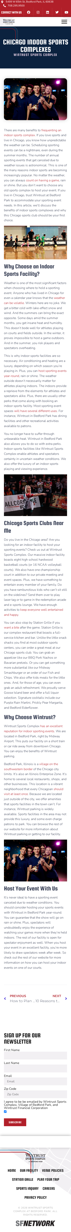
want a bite (11, 627)
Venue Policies (53, 1170)
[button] (64, 21)
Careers (49, 1188)
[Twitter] (57, 12)
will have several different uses (35, 411)
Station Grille (22, 1179)
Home (12, 1170)
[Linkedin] (47, 12)
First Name (12, 1050)
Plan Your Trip (48, 1179)
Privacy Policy (35, 1197)
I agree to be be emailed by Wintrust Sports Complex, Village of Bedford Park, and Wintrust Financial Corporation (35, 1105)
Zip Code (10, 1088)
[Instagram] (38, 12)
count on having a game (42, 180)
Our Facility (29, 1170)
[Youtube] (66, 12)
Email (8, 1075)
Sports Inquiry (27, 1188)
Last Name (11, 1063)
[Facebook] (28, 12)
